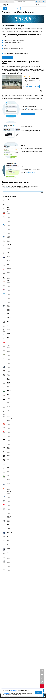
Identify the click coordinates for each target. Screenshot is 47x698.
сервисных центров (6, 187)
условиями (6, 693)
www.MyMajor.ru (25, 108)
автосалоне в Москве (30, 172)
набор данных (13, 690)
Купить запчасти (8, 57)
